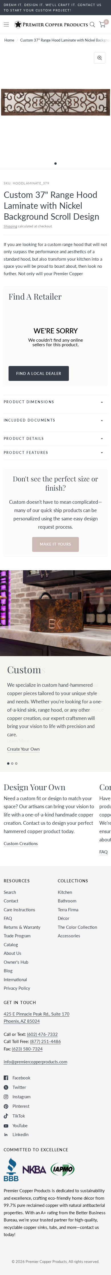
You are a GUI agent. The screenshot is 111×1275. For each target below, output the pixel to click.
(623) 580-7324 (27, 1048)
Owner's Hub (16, 962)
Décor (63, 918)
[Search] (92, 24)
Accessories (69, 935)
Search (10, 892)
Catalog (11, 944)
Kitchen (65, 892)
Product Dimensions (29, 402)
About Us (12, 953)
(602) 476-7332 (42, 1034)
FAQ (8, 918)
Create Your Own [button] (23, 748)
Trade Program (17, 935)
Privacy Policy (17, 988)
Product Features (26, 452)
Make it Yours (55, 544)
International (15, 979)
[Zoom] (99, 58)
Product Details (24, 438)
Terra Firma (68, 909)
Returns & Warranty (22, 927)
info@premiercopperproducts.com (35, 1061)
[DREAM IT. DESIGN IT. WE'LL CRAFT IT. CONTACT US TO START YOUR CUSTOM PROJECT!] (56, 7)
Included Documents (30, 420)
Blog (8, 970)
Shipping (10, 226)
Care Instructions (19, 909)
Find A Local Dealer (38, 373)
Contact (11, 900)
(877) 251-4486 (45, 1041)
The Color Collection (77, 927)
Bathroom (67, 900)
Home (9, 40)
